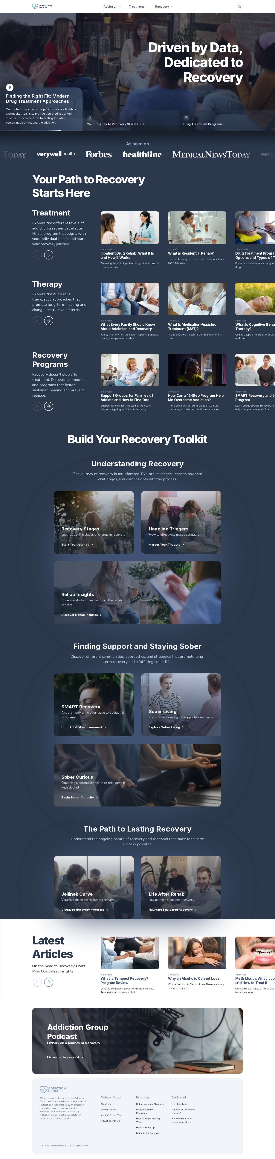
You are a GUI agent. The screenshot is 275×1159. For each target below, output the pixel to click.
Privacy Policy (108, 1109)
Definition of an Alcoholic (150, 1104)
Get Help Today (180, 1104)
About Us (106, 1104)
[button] (37, 255)
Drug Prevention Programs (145, 1111)
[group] (130, 120)
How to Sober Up (145, 1127)
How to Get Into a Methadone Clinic (181, 1120)
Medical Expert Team (112, 1115)
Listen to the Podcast (147, 1133)
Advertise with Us (110, 1120)
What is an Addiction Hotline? (183, 1111)
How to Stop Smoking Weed (148, 1120)
